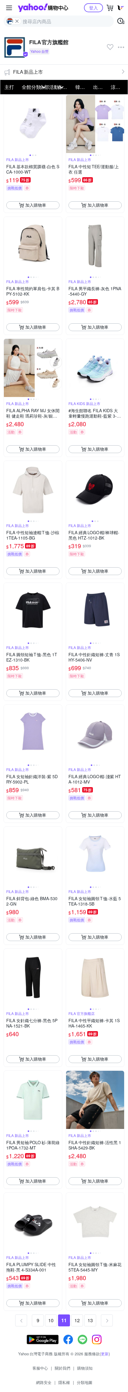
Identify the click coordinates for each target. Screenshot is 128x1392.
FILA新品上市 (28, 71)
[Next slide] (58, 123)
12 (77, 1320)
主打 (9, 87)
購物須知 (85, 1368)
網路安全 (43, 1382)
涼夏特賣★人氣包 (118, 87)
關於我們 (62, 1368)
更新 (105, 1354)
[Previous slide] (8, 123)
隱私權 (64, 1382)
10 (51, 1320)
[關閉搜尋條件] (17, 21)
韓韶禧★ (82, 87)
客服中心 (40, 1368)
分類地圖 (84, 1382)
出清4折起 (100, 87)
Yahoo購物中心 (43, 8)
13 (90, 1320)
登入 (93, 7)
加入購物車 (35, 205)
